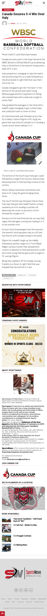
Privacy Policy (39, 601)
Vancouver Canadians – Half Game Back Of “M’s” (27, 520)
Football (33, 599)
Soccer (7, 601)
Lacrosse (20, 601)
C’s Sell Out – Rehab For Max (25, 525)
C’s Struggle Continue (22, 536)
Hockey (16, 599)
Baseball (24, 599)
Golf (13, 601)
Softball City (8, 278)
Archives (29, 601)
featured (32, 275)
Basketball (42, 599)
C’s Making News (20, 545)
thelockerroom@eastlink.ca (18, 459)
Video (10, 599)
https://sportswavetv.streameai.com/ (17, 452)
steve (13, 23)
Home (3, 599)
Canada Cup (22, 275)
